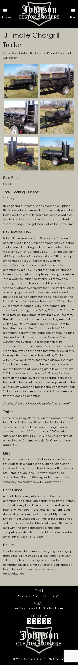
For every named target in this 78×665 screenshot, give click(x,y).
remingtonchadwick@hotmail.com (39, 608)
